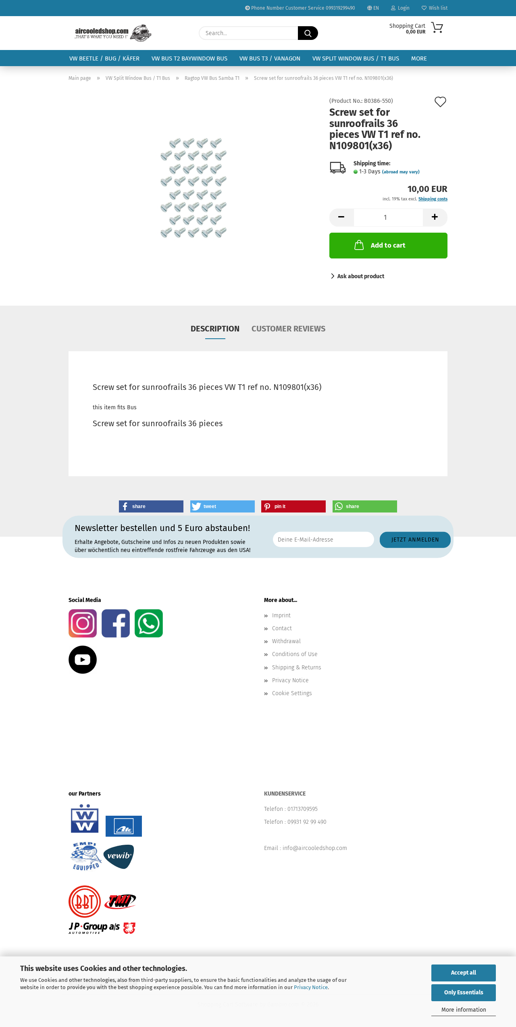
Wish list (437, 8)
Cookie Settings (292, 693)
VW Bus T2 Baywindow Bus (189, 58)
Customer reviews (288, 328)
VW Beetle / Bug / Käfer (104, 58)
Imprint (281, 615)
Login (402, 8)
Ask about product (360, 276)
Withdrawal (286, 641)
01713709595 (302, 809)
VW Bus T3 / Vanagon (269, 58)
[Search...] (308, 33)
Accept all (463, 972)
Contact (282, 628)
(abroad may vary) (401, 172)
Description (215, 328)
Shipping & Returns (296, 667)
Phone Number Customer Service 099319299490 (302, 8)
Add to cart (388, 245)
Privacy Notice (311, 987)
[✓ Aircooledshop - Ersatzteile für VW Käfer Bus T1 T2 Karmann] (113, 33)
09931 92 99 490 (307, 822)
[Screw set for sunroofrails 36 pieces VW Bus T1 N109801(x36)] (193, 188)
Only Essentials (463, 992)
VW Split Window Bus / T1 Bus (355, 58)
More (419, 58)
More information (463, 1009)
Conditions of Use (295, 654)
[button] (341, 217)
